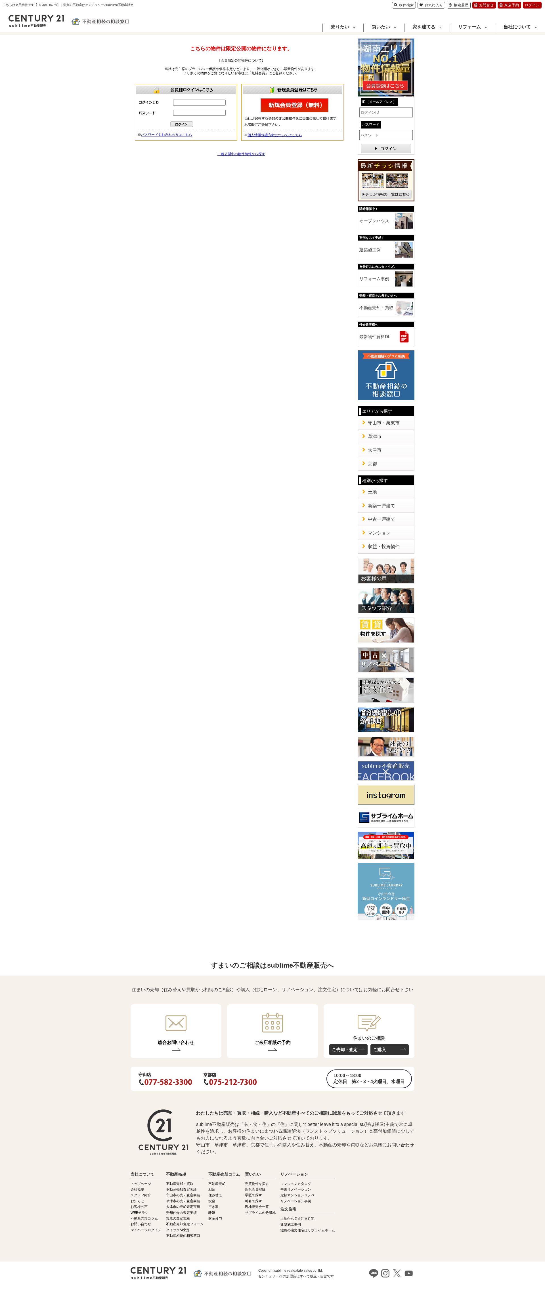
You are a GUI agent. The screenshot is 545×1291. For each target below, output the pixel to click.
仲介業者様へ (368, 324)
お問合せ (486, 5)
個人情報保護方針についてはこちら (275, 135)
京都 (372, 463)
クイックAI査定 (178, 1230)
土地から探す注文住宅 (297, 1219)
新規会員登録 (255, 1189)
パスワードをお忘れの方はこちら (166, 135)
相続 (211, 1189)
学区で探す (253, 1195)
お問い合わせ (141, 1224)
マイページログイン (146, 1230)
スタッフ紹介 (141, 1195)
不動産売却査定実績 (181, 1189)
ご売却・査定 (345, 1049)
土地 (372, 492)
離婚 (211, 1213)
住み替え (215, 1195)
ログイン (532, 5)
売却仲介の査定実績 (181, 1213)
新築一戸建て (381, 505)
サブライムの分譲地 (260, 1213)
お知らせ (137, 1201)
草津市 (375, 436)
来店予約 (511, 5)
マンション (379, 532)
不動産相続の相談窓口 (183, 1236)
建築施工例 (370, 249)
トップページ (141, 1184)
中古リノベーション (295, 1189)
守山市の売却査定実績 (183, 1195)
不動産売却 (216, 1184)
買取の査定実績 (178, 1218)
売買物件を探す (257, 1184)
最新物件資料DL (374, 336)
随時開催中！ (368, 208)
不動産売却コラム (144, 1218)
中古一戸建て (381, 519)
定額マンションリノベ (297, 1195)
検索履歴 (461, 5)
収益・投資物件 (384, 546)
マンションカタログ (295, 1184)
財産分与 (215, 1218)
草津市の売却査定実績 (183, 1201)
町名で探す (253, 1201)
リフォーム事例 (374, 278)
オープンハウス (374, 220)
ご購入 (379, 1049)
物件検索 (406, 5)
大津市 (375, 450)
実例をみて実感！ (371, 237)
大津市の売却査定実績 (183, 1207)
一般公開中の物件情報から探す (241, 154)
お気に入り (434, 5)
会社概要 (137, 1189)
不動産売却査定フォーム (185, 1224)
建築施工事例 (290, 1225)
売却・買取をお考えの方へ (378, 295)
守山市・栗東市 (384, 422)
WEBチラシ (139, 1213)
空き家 (213, 1207)
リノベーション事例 (295, 1201)
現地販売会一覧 (257, 1207)
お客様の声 (139, 1207)
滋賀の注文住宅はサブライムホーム (307, 1230)
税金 (211, 1201)
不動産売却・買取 (376, 307)
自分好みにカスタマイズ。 (378, 266)
